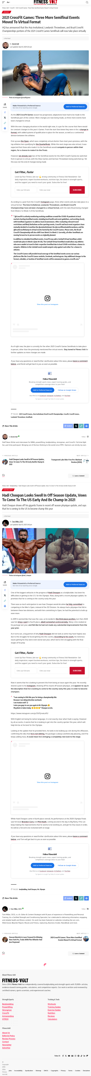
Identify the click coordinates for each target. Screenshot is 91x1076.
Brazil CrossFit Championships (53, 414)
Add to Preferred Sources (75, 107)
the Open (25, 141)
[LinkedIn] (88, 909)
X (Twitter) (57, 395)
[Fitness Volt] (45, 2)
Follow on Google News (67, 390)
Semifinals (29, 417)
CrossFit (6, 12)
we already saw (25, 156)
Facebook (43, 395)
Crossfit (66, 414)
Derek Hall (15, 44)
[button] (4, 2)
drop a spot (23, 622)
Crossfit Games (74, 414)
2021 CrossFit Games (25, 414)
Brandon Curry (28, 822)
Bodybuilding (8, 489)
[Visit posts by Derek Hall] (5, 436)
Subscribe (77, 190)
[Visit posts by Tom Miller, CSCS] (5, 909)
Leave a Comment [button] (79, 476)
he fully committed (74, 604)
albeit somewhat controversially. (54, 622)
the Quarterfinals (43, 144)
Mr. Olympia (41, 889)
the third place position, (66, 619)
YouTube (67, 395)
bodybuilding (23, 889)
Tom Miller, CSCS (17, 522)
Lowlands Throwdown (18, 417)
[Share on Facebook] (5, 112)
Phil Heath (42, 822)
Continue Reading (45, 1046)
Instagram (45, 202)
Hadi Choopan (54, 592)
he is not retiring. (38, 734)
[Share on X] (5, 117)
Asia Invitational (38, 414)
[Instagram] (88, 436)
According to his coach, (64, 637)
